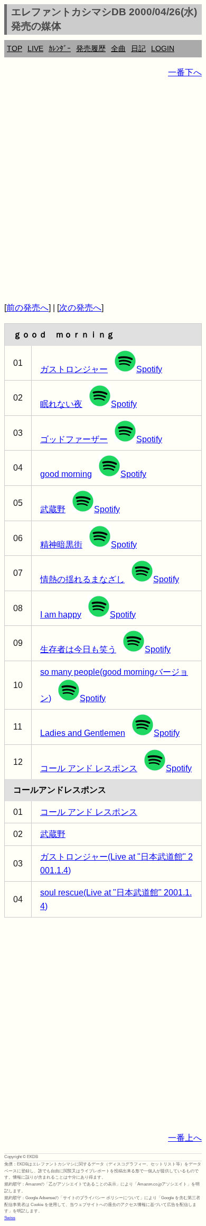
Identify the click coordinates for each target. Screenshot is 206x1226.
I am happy (60, 614)
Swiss (9, 1217)
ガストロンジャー (74, 369)
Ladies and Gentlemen (82, 733)
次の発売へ (80, 307)
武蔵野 (52, 509)
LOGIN (162, 48)
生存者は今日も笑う (78, 649)
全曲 (118, 48)
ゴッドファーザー (74, 439)
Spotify (149, 369)
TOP (14, 48)
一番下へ (185, 72)
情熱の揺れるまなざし (82, 579)
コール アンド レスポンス (88, 768)
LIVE (35, 48)
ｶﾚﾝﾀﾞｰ (60, 48)
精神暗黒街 (61, 544)
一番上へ (185, 1137)
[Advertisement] (103, 190)
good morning (66, 474)
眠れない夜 (61, 404)
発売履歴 (91, 48)
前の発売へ (27, 307)
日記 (138, 48)
